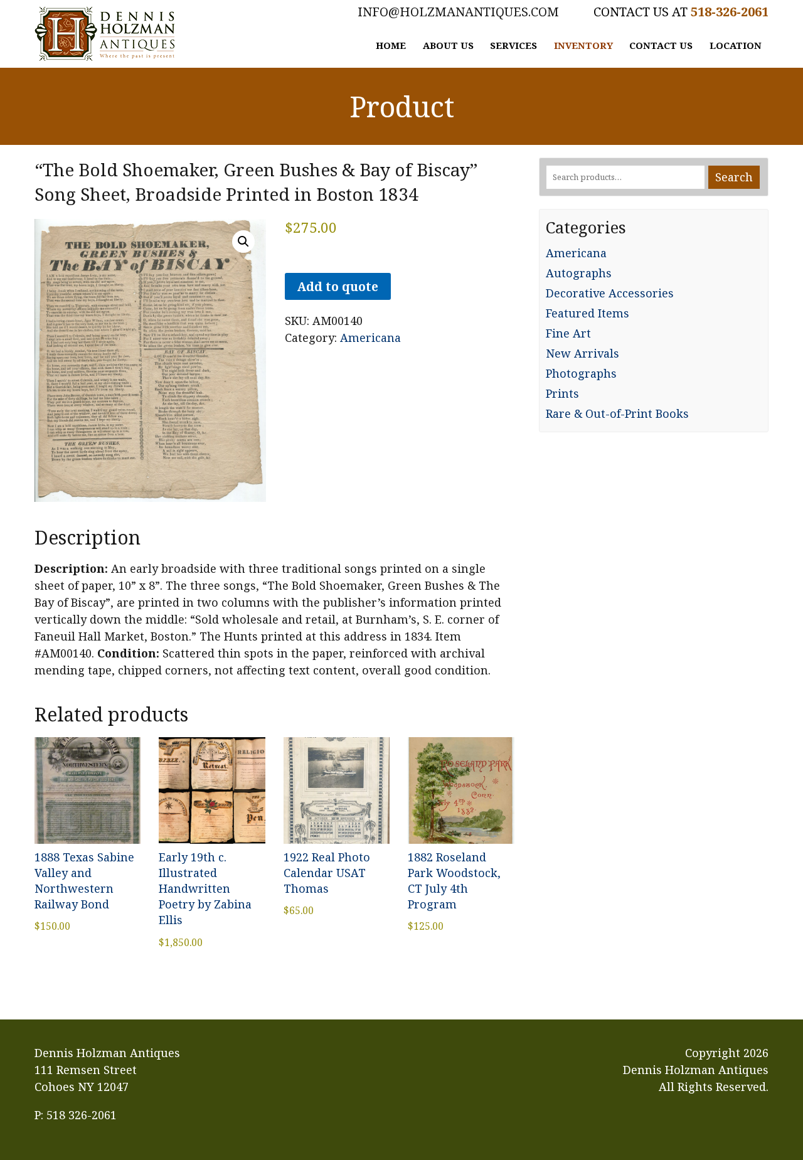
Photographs (581, 373)
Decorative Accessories (610, 293)
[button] (243, 241)
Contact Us (661, 45)
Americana (370, 337)
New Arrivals (582, 353)
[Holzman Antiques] (105, 33)
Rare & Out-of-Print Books (617, 413)
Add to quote (337, 286)
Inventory (583, 45)
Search (734, 176)
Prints (562, 393)
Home (391, 45)
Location (736, 45)
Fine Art (568, 333)
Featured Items (587, 313)
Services (513, 45)
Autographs (579, 272)
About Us (448, 45)
